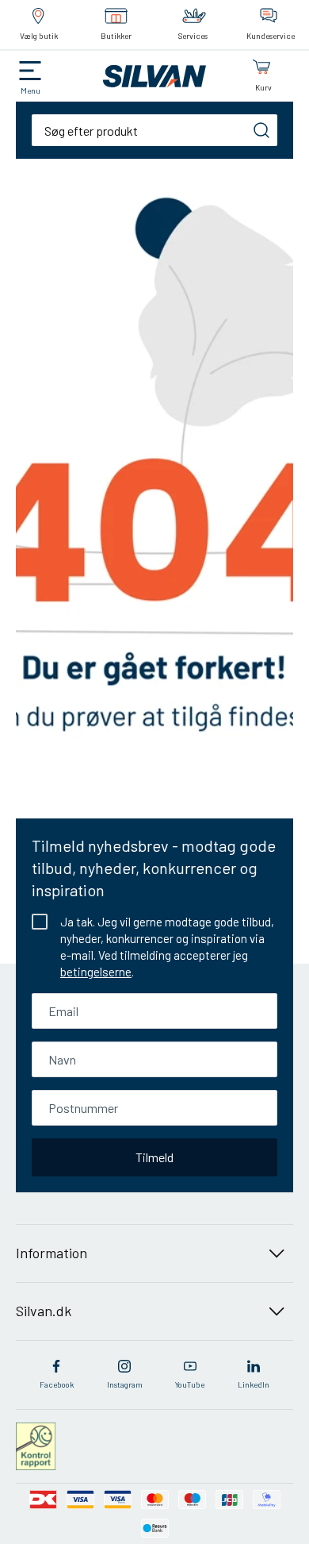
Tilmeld (154, 1157)
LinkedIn (253, 1384)
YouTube (189, 1384)
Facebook (57, 1384)
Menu (30, 90)
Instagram (125, 1384)
